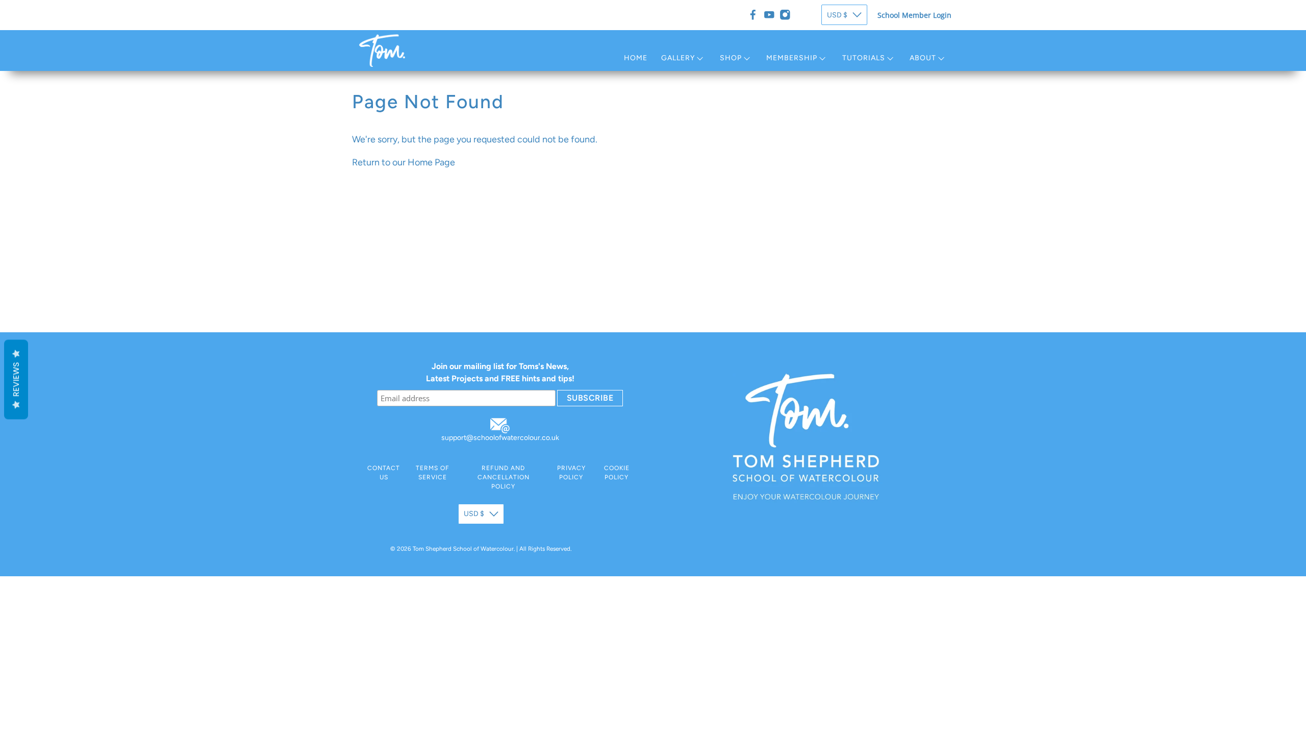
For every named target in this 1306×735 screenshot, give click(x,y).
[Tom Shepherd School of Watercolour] (382, 50)
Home (635, 58)
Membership (791, 58)
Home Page (431, 162)
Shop (731, 58)
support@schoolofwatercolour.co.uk (500, 437)
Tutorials (863, 58)
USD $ (837, 15)
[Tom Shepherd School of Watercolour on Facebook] (753, 14)
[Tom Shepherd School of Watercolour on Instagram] (785, 14)
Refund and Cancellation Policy (504, 477)
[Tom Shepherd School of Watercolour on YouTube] (769, 14)
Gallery (678, 58)
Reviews (16, 379)
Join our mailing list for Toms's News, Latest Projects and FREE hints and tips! (500, 372)
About (923, 58)
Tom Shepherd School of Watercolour (463, 548)
